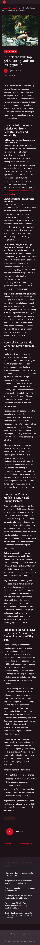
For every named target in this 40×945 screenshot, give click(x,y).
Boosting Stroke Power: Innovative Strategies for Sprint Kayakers (18, 896)
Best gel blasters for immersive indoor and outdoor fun (20, 889)
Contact (26, 934)
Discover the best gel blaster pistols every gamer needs (19, 874)
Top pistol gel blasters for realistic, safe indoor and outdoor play (18, 882)
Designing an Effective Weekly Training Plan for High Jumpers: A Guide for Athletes (18, 905)
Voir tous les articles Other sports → (18, 843)
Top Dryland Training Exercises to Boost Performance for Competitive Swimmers (18, 915)
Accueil (4, 8)
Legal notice (15, 934)
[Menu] (35, 2)
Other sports (13, 8)
